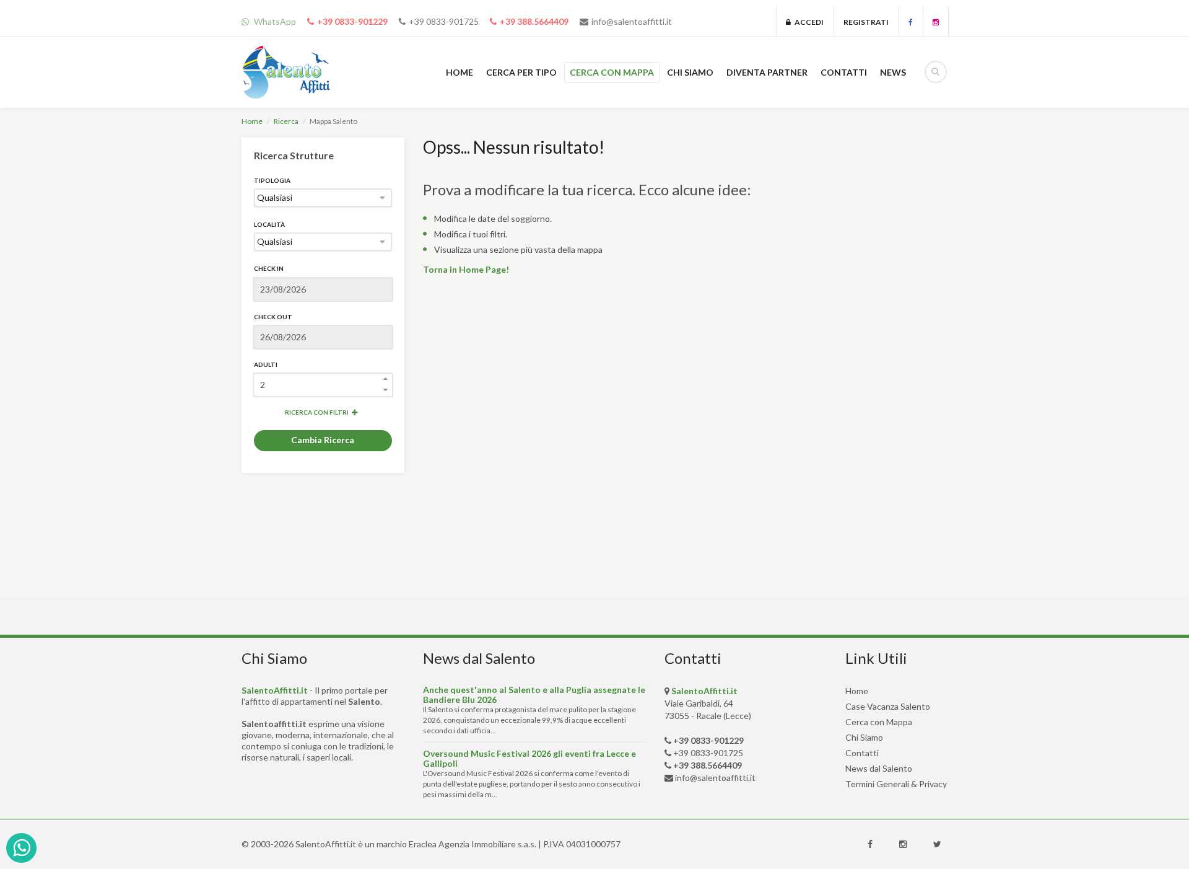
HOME (459, 72)
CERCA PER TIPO (521, 72)
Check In (269, 268)
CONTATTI (844, 72)
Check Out (273, 316)
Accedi (807, 22)
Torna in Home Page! (466, 269)
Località (269, 224)
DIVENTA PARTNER (767, 72)
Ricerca (286, 121)
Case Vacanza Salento (887, 706)
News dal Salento (878, 768)
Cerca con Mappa (878, 722)
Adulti (265, 364)
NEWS (893, 72)
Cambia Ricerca (322, 439)
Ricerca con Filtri (317, 412)
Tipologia (272, 180)
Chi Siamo (864, 737)
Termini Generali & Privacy (896, 784)
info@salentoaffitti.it (631, 21)
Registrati (866, 22)
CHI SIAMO (690, 72)
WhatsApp (274, 21)
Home (252, 121)
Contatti (862, 753)
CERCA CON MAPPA (612, 72)
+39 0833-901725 (444, 21)
